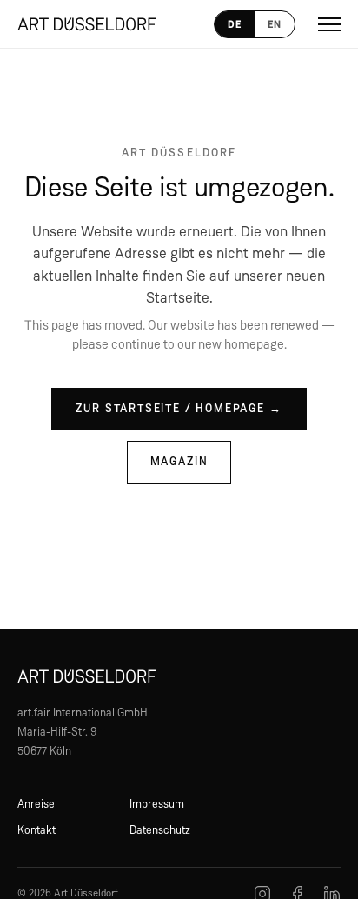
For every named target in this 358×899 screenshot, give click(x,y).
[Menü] (329, 24)
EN (275, 24)
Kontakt (36, 830)
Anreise (36, 804)
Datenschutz (159, 830)
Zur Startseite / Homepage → (179, 409)
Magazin (179, 462)
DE (235, 24)
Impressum (156, 804)
